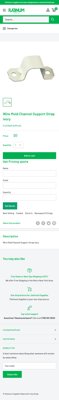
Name (5, 168)
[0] (54, 10)
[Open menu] (4, 10)
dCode (35, 394)
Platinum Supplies (12, 126)
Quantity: (7, 145)
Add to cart (29, 155)
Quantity (7, 192)
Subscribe (12, 374)
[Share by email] (54, 223)
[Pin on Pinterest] (43, 223)
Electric (29, 213)
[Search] (52, 19)
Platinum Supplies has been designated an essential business (29, 2)
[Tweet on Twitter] (49, 223)
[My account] (48, 10)
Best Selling (8, 213)
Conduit (19, 213)
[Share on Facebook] (38, 223)
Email (5, 180)
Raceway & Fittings (44, 213)
